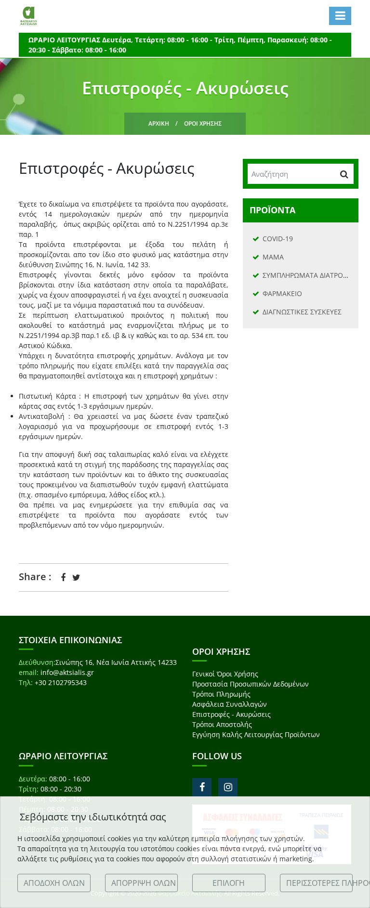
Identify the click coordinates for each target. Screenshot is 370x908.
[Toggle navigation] (340, 16)
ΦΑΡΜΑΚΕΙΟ (282, 293)
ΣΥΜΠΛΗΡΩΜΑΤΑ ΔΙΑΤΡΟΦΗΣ (310, 275)
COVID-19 (278, 238)
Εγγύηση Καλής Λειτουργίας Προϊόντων (256, 734)
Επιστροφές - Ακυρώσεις (231, 714)
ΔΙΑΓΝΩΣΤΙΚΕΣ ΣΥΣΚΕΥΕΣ (302, 311)
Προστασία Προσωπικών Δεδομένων (250, 683)
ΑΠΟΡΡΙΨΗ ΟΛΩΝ (143, 883)
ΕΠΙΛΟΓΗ (228, 883)
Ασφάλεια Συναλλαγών (229, 704)
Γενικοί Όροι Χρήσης (225, 673)
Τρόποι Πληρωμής (221, 694)
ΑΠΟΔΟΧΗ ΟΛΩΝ (54, 883)
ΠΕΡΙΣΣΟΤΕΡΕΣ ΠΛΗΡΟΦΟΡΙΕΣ (319, 883)
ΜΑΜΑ (273, 256)
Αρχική (158, 123)
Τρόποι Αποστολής (222, 724)
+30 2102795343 (61, 682)
